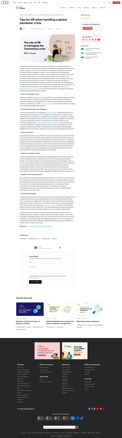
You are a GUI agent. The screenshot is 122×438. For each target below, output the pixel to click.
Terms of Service (56, 432)
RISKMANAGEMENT (46, 238)
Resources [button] (102, 7)
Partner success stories (45, 372)
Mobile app (65, 383)
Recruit (20, 2)
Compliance (34, 432)
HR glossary (65, 374)
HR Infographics (60, 327)
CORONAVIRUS (23, 238)
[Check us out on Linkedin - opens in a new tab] (94, 409)
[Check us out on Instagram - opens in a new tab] (104, 409)
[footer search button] (77, 427)
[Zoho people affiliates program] (74, 350)
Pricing (79, 7)
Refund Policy (69, 432)
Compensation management (24, 390)
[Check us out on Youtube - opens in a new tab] (97, 409)
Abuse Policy (98, 432)
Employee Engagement (21, 329)
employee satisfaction (52, 122)
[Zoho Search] (104, 2)
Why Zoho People (66, 367)
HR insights (29, 327)
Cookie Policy (83, 432)
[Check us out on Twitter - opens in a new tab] (92, 409)
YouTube (99, 40)
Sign (39, 2)
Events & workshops (89, 386)
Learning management (22, 395)
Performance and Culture (38, 327)
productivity (39, 122)
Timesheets (20, 379)
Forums (86, 388)
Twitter (87, 40)
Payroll (14, 2)
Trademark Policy (76, 432)
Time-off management (22, 376)
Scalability (64, 392)
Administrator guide (89, 367)
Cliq (35, 2)
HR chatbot (65, 385)
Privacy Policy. (35, 278)
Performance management (23, 385)
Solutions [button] (71, 7)
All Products (45, 2)
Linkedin (92, 40)
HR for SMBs (79, 327)
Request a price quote (90, 384)
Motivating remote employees (87, 321)
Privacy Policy (62, 432)
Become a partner (44, 367)
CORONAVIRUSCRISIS (32, 238)
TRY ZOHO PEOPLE (87, 28)
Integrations (65, 379)
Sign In (109, 2)
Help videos (87, 372)
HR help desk (20, 381)
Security (29, 432)
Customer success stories (46, 381)
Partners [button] (94, 7)
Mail (31, 2)
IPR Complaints (41, 432)
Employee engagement (23, 397)
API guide (87, 374)
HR (39, 238)
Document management (23, 383)
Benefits (19, 392)
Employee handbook (90, 369)
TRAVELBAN (54, 238)
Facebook (83, 40)
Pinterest (95, 40)
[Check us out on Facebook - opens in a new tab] (89, 409)
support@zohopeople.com (27, 408)
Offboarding (20, 402)
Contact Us (24, 432)
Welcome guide (66, 369)
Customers (86, 7)
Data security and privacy (68, 390)
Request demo (88, 381)
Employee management (23, 369)
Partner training (43, 369)
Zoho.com (5, 2)
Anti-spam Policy (48, 432)
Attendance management (23, 372)
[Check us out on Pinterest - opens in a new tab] (101, 409)
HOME (21, 15)
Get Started (116, 2)
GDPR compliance (66, 388)
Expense (26, 2)
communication (52, 112)
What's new (65, 381)
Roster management (22, 374)
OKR (18, 388)
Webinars (64, 376)
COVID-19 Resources (29, 15)
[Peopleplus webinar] (47, 350)
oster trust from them (47, 103)
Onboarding (20, 367)
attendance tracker (50, 205)
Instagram (90, 40)
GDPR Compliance (91, 432)
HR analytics (20, 399)
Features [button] (63, 7)
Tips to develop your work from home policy (39, 226)
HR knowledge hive (67, 372)
